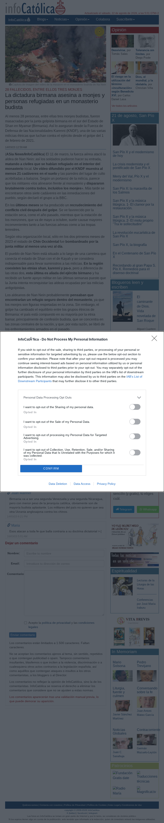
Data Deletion (58, 483)
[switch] (135, 407)
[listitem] (82, 397)
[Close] (156, 340)
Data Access (82, 483)
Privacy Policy (106, 483)
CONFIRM (51, 468)
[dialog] (82, 411)
